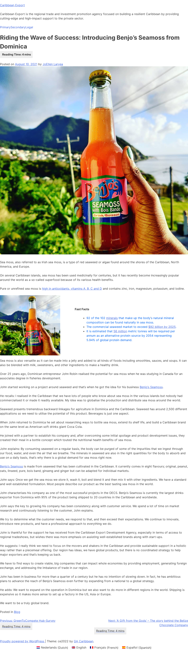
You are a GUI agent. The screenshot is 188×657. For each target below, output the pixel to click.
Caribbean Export (12, 5)
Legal (29, 27)
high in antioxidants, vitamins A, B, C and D (72, 288)
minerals (112, 318)
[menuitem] (52, 647)
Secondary (18, 27)
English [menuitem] (81, 647)
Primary (5, 27)
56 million (120, 331)
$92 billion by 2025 (162, 327)
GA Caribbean (83, 641)
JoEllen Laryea (53, 64)
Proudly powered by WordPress (22, 641)
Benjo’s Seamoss (151, 387)
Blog (17, 612)
